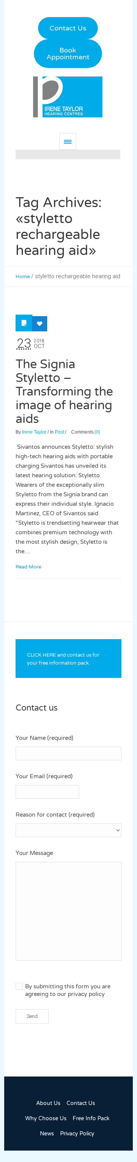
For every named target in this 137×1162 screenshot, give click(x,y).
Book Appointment (67, 53)
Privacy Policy (77, 1133)
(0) (97, 432)
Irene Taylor (34, 432)
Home (23, 277)
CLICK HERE (41, 655)
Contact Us (67, 28)
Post (59, 432)
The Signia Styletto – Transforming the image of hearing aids (64, 391)
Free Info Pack (91, 1118)
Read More (28, 567)
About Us (48, 1103)
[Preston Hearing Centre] (67, 97)
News (47, 1133)
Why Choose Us (46, 1118)
